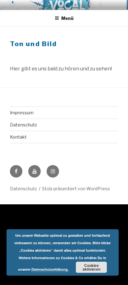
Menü (67, 18)
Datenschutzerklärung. (50, 269)
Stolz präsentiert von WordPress (76, 188)
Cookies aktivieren (91, 267)
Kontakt (18, 137)
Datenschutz (23, 124)
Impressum (22, 112)
